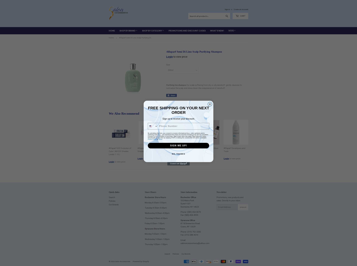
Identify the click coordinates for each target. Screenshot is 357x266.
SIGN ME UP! (178, 145)
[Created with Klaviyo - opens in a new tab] (178, 163)
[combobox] (153, 126)
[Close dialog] (210, 104)
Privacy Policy (152, 139)
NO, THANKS (178, 154)
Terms (160, 139)
